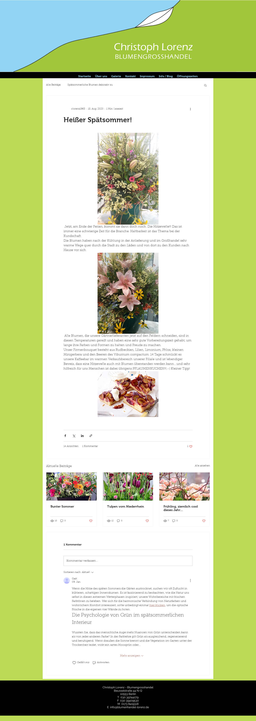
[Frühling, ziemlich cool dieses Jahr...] (184, 486)
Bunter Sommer (62, 506)
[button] (205, 85)
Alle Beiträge (53, 85)
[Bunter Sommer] (71, 486)
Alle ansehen (202, 466)
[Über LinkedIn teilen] (82, 435)
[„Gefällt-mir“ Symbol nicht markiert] (74, 663)
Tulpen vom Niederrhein (125, 506)
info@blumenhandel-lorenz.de (129, 707)
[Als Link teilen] (90, 435)
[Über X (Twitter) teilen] (73, 435)
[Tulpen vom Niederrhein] (128, 486)
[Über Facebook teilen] (65, 435)
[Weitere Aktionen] (190, 109)
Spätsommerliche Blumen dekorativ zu (90, 85)
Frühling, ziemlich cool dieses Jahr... (181, 508)
